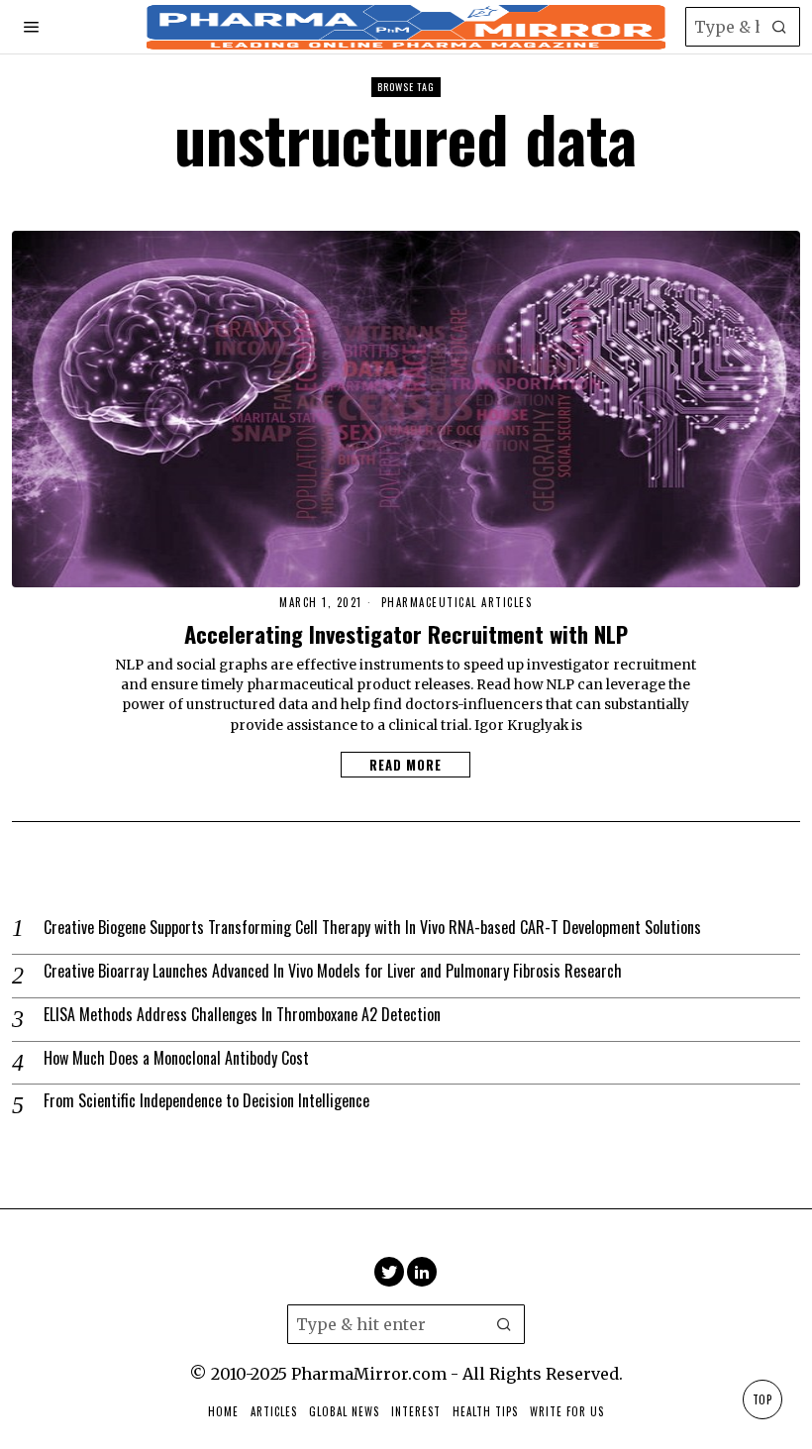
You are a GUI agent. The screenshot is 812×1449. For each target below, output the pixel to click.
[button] (780, 27)
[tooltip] (389, 1272)
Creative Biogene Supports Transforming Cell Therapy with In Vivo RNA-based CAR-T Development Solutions (372, 927)
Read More (405, 765)
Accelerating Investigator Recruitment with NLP (406, 633)
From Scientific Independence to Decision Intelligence (206, 1100)
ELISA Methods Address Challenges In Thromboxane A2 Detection (242, 1014)
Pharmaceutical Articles (457, 602)
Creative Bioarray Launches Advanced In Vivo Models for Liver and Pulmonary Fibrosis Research (333, 971)
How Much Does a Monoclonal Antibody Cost (176, 1058)
